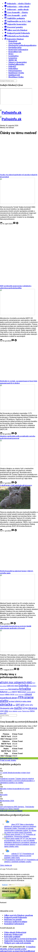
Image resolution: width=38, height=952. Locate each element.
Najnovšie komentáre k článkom (19, 941)
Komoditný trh (15, 52)
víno (6, 711)
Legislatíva (13, 56)
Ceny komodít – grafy (15, 15)
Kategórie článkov (14, 39)
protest (12, 701)
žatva (32, 711)
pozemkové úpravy (9, 697)
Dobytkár (24, 685)
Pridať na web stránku (8, 760)
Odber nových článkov (15, 30)
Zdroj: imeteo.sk (6, 865)
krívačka (25, 689)
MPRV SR (12, 60)
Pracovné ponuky (13, 27)
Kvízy (10, 54)
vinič (2, 711)
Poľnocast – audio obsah (16, 9)
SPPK (27, 705)
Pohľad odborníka (16, 64)
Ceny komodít (14, 43)
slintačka (6, 704)
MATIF (14, 692)
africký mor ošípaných (13, 682)
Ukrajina (32, 708)
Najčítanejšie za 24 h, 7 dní (17, 21)
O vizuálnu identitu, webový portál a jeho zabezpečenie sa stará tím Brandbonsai (17, 949)
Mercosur (22, 692)
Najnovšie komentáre (15, 24)
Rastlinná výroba (16, 73)
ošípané (28, 694)
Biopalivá (12, 41)
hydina (6, 689)
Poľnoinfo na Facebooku (16, 36)
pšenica (18, 701)
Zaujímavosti (14, 75)
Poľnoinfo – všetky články (17, 4)
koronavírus (14, 689)
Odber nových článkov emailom (18, 915)
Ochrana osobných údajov (15, 922)
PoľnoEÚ (12, 66)
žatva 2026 (3, 713)
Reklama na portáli (13, 919)
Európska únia (14, 47)
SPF (18, 704)
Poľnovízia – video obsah (16, 6)
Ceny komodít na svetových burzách (20, 939)
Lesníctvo (12, 58)
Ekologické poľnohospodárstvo (22, 45)
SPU (31, 705)
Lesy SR (10, 692)
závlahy (20, 711)
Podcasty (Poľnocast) (13, 934)
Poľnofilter (13, 68)
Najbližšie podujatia (14, 18)
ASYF (33, 683)
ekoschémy (32, 686)
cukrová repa (12, 685)
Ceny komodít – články (16, 12)
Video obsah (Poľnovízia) (15, 932)
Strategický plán (7, 708)
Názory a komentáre (17, 62)
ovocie (16, 694)
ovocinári (21, 694)
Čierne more (25, 711)
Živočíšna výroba (16, 77)
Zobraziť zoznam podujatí (11, 811)
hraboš (2, 689)
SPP (22, 705)
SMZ (14, 705)
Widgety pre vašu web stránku (17, 943)
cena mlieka (3, 686)
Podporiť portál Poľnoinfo (17, 33)
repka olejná (26, 701)
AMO (29, 682)
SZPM (25, 708)
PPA (21, 697)
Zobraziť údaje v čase (9, 758)
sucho (18, 708)
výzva (10, 711)
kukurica (3, 692)
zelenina (14, 711)
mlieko (7, 694)
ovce (12, 694)
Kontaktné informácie (14, 924)
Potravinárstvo (15, 71)
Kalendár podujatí (12, 937)
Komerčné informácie (18, 50)
